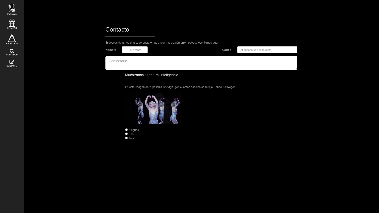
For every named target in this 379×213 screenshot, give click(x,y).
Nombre (111, 50)
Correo (226, 50)
